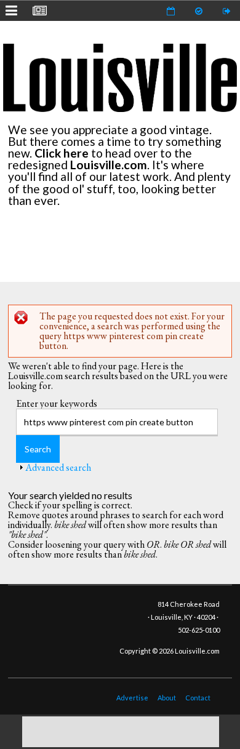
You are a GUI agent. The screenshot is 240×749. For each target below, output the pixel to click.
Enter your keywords (56, 403)
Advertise (132, 698)
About (167, 698)
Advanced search (58, 467)
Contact (197, 698)
